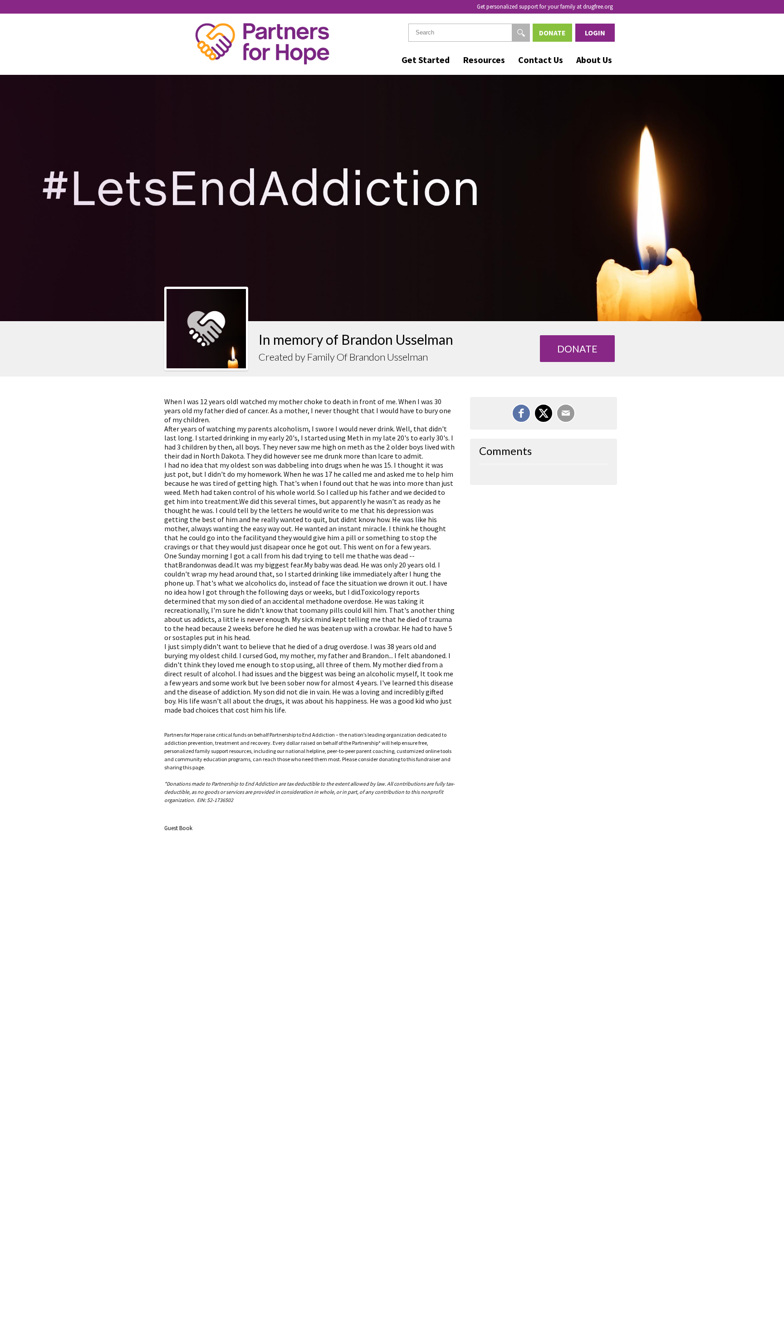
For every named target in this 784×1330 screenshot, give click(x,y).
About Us (594, 59)
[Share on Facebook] (521, 413)
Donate (552, 32)
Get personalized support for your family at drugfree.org (545, 6)
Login (595, 32)
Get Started (426, 59)
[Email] (565, 413)
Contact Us (540, 59)
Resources (484, 59)
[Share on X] (543, 413)
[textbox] (469, 33)
